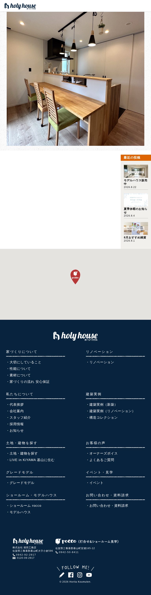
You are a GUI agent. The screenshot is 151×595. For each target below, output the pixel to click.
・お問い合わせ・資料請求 (107, 506)
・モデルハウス (18, 512)
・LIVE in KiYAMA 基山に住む (30, 460)
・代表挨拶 (15, 404)
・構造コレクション (102, 417)
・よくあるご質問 (100, 460)
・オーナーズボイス (102, 453)
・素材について (18, 375)
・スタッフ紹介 (18, 417)
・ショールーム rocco (23, 506)
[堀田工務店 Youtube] (89, 576)
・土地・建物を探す (22, 453)
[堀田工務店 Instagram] (79, 576)
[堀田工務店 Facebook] (70, 576)
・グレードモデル (20, 483)
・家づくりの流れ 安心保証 (28, 382)
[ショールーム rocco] (86, 544)
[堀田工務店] (75, 339)
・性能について (18, 369)
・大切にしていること (23, 362)
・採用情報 (15, 424)
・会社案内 (15, 411)
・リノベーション (100, 362)
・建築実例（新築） (102, 404)
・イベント (95, 483)
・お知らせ (15, 430)
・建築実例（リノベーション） (110, 411)
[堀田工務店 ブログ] (61, 576)
